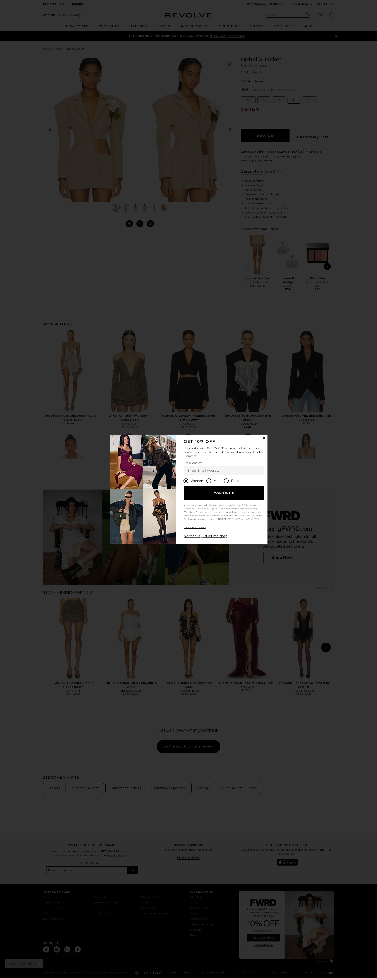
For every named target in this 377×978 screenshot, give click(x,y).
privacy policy (254, 515)
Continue (224, 493)
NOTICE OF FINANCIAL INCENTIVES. (238, 519)
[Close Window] (263, 438)
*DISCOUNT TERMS (195, 527)
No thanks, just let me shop (205, 536)
